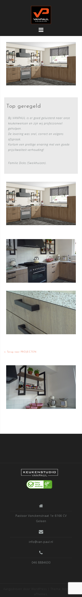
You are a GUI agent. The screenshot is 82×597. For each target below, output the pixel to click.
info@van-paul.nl (41, 542)
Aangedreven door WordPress (25, 589)
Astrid (66, 589)
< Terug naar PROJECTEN (20, 352)
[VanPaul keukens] (39, 478)
